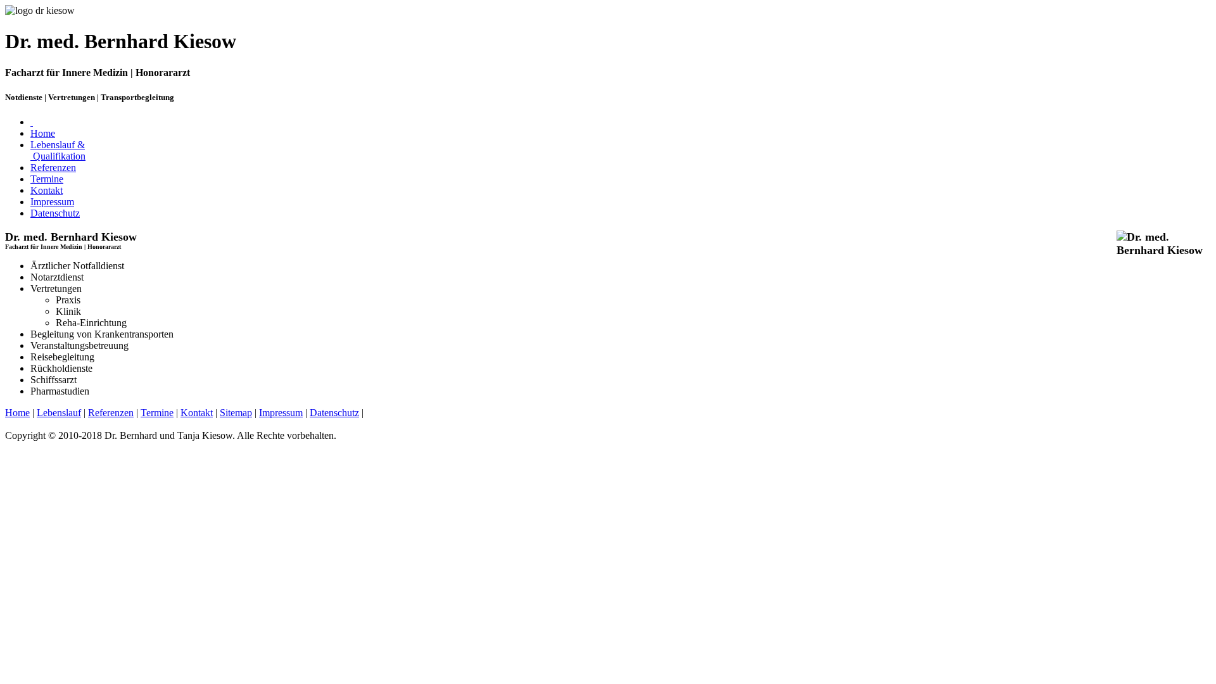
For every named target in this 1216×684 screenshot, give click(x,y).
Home (42, 133)
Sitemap (236, 412)
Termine (46, 179)
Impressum (52, 201)
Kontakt (46, 190)
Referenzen (53, 167)
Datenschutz (55, 213)
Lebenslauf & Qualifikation (58, 150)
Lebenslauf (59, 412)
